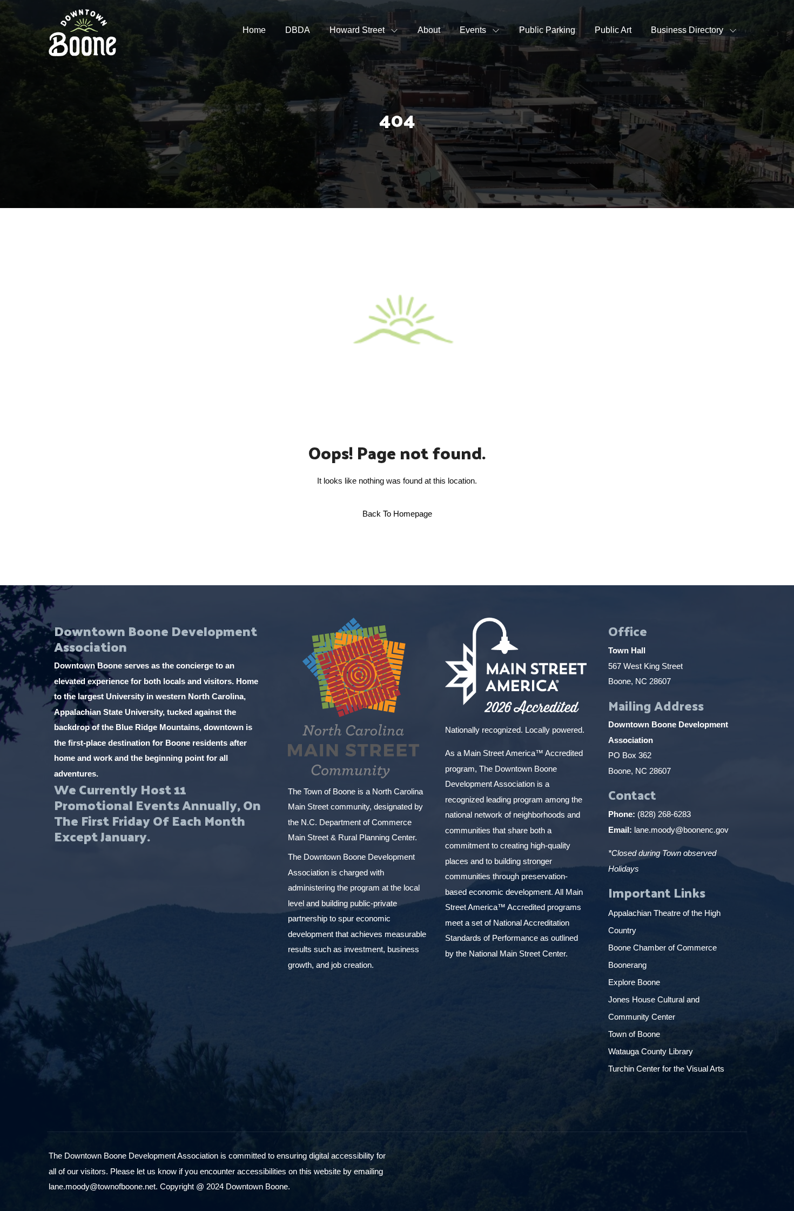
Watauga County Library (651, 1051)
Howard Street (357, 30)
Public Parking (547, 30)
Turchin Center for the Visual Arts (666, 1068)
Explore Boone (635, 982)
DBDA (297, 30)
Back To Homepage (397, 513)
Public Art (613, 30)
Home (254, 30)
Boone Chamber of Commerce (663, 947)
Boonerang (627, 964)
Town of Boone (634, 1034)
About (429, 30)
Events (473, 30)
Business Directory (687, 30)
